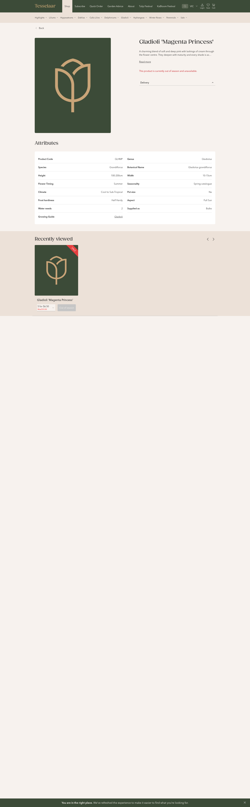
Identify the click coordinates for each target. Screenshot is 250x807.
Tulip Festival (145, 6)
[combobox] (46, 307)
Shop (67, 6)
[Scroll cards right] (213, 239)
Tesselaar (45, 6)
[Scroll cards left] (207, 239)
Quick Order (96, 6)
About (131, 6)
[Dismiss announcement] (245, 802)
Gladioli (118, 216)
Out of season (66, 307)
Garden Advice (115, 6)
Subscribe (80, 6)
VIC (192, 6)
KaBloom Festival (166, 6)
